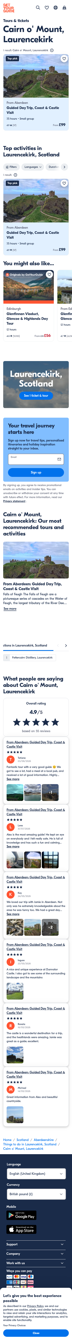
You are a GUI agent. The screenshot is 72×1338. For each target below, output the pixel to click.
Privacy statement (14, 501)
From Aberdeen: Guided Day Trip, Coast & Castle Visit (36, 745)
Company (13, 1254)
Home (7, 1140)
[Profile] (64, 8)
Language (14, 1164)
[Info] (51, 50)
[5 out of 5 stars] (36, 752)
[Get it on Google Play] (21, 1216)
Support (11, 1244)
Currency (13, 1185)
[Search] (38, 7)
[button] (36, 92)
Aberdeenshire (44, 1140)
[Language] (55, 7)
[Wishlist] (46, 8)
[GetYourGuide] (8, 8)
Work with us (15, 1263)
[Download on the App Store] (21, 1230)
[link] (36, 92)
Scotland (23, 1140)
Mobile (11, 1207)
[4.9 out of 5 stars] (36, 722)
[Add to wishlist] (64, 58)
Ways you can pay (19, 1271)
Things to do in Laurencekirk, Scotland (29, 1144)
